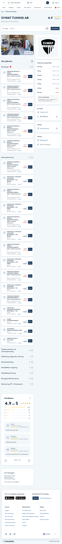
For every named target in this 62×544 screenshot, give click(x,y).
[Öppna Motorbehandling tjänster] (32, 362)
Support (24, 525)
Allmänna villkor (44, 519)
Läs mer (19, 81)
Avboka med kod (9, 525)
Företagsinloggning (45, 498)
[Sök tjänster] (32, 61)
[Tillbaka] (4, 3)
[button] (17, 76)
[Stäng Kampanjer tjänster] (32, 66)
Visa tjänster (55, 28)
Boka (30, 76)
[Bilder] (48, 47)
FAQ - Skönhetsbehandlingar (30, 516)
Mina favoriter (9, 516)
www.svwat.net (44, 128)
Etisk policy (43, 510)
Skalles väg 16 (43, 140)
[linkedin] (10, 534)
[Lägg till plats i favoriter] (47, 28)
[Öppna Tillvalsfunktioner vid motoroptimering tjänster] (32, 350)
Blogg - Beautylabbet (28, 513)
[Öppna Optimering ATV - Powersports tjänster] (32, 384)
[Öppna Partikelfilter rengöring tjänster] (32, 367)
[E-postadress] (48, 112)
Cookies (42, 516)
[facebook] (14, 534)
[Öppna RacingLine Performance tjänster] (32, 378)
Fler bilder (27, 52)
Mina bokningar (9, 513)
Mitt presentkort (9, 519)
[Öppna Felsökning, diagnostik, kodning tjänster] (32, 356)
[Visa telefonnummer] (56, 116)
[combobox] (16, 3)
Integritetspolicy (44, 513)
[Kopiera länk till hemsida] (56, 128)
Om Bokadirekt (26, 510)
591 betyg (57, 18)
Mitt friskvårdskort (10, 522)
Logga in (7, 510)
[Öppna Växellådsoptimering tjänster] (32, 373)
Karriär (24, 522)
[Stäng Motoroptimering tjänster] (32, 157)
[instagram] (6, 534)
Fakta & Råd (25, 519)
